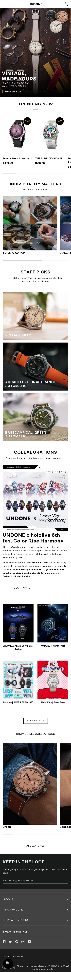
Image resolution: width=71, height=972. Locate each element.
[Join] (64, 880)
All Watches (35, 846)
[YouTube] (29, 941)
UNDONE (10, 957)
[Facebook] (4, 941)
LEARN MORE (22, 588)
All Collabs (35, 721)
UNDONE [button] (8, 899)
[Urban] (30, 784)
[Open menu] (8, 4)
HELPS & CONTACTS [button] (15, 920)
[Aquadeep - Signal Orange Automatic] (35, 366)
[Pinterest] (16, 941)
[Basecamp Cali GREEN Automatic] (35, 417)
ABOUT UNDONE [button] (13, 910)
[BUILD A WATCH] (30, 223)
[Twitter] (10, 941)
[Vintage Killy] (35, 316)
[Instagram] (22, 941)
